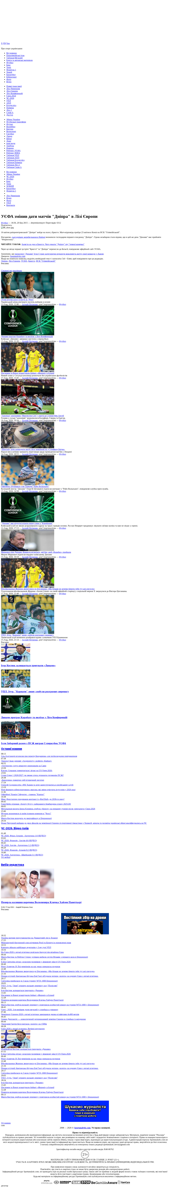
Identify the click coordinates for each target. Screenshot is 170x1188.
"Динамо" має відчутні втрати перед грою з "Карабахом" (27, 523)
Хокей (9, 72)
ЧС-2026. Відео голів (15, 828)
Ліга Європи (12, 91)
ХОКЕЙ (10, 186)
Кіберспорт (11, 77)
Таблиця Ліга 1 (13, 165)
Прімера (10, 108)
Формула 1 (11, 70)
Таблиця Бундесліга (15, 160)
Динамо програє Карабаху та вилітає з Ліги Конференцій (27, 336)
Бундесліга (11, 105)
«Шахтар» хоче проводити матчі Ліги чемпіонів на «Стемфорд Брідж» (33, 449)
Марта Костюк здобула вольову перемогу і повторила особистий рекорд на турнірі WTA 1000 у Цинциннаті (50, 1005)
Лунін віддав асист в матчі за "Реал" (17, 299)
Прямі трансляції (14, 86)
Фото (8, 79)
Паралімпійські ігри (15, 55)
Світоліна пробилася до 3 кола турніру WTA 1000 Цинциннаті (29, 981)
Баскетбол (11, 74)
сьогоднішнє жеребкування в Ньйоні (28, 237)
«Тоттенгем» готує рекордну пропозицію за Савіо (23, 766)
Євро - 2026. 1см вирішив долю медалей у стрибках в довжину (29, 1009)
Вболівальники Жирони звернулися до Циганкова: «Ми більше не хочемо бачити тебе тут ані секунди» (48, 589)
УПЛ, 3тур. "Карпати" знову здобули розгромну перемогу (27, 635)
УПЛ (8, 100)
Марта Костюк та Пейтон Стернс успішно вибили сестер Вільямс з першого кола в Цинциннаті (44, 957)
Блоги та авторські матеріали (19, 60)
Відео (8, 82)
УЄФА (24, 261)
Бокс (8, 65)
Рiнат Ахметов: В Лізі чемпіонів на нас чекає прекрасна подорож (30, 966)
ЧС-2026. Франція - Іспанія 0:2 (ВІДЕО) (19, 850)
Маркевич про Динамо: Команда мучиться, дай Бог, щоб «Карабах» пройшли (36, 552)
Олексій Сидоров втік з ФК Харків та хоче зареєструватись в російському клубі (37, 785)
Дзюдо (9, 136)
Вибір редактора (12, 864)
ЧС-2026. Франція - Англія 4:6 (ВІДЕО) (19, 840)
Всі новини (11, 53)
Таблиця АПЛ (12, 158)
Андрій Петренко (30, 304)
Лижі (8, 141)
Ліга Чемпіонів (13, 89)
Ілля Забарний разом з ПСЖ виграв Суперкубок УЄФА (33, 743)
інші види (10, 143)
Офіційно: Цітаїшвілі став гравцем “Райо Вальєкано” (25, 486)
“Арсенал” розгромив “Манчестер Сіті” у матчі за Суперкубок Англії (32, 416)
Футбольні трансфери (16, 122)
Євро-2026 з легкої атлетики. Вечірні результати (23, 1029)
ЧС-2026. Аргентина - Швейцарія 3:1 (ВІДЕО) (22, 855)
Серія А (9, 112)
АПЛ (8, 103)
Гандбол (10, 134)
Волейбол (10, 127)
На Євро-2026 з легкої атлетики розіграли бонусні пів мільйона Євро (32, 952)
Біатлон (9, 129)
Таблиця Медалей (14, 58)
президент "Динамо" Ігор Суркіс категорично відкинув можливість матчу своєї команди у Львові (59, 254)
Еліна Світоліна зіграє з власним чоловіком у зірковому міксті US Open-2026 (36, 962)
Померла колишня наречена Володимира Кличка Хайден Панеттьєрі (41, 902)
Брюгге (31, 261)
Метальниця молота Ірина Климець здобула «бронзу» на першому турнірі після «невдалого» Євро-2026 (48, 809)
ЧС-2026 (10, 98)
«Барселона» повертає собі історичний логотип (22, 780)
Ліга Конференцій (14, 93)
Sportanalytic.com (17, 256)
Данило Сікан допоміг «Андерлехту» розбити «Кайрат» (26, 761)
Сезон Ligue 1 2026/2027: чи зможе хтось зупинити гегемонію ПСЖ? (32, 775)
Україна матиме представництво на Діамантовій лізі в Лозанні (29, 938)
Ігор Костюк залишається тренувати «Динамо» (28, 665)
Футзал (9, 124)
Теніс (8, 67)
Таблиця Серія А (14, 167)
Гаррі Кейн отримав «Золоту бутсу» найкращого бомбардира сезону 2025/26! (36, 804)
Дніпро (4, 261)
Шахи (9, 138)
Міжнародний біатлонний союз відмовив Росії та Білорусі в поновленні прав (36, 943)
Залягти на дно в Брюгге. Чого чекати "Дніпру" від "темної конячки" (53, 244)
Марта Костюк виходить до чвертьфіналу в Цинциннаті (26, 818)
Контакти (10, 205)
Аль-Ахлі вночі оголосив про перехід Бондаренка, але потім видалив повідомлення (39, 756)
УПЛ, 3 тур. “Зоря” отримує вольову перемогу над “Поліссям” (29, 986)
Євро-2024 (11, 96)
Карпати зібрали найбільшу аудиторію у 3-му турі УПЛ (26, 947)
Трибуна (10, 146)
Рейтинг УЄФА (13, 150)
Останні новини (11, 749)
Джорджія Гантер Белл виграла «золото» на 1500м (24, 1024)
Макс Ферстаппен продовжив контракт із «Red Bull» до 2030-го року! (32, 799)
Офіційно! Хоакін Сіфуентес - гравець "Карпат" (23, 794)
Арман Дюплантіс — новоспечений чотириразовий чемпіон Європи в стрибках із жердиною (43, 1019)
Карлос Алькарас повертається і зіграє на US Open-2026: (26, 770)
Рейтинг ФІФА (13, 153)
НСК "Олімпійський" (46, 261)
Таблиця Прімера (14, 162)
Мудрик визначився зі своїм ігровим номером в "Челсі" (26, 813)
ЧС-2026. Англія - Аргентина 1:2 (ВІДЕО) (20, 845)
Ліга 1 (9, 110)
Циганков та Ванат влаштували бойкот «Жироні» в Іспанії (27, 373)
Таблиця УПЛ (12, 155)
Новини (10, 148)
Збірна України (13, 119)
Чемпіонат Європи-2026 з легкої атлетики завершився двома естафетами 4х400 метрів (40, 1014)
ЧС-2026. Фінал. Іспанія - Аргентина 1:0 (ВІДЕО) (23, 836)
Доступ (9, 115)
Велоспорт (11, 131)
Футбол (9, 62)
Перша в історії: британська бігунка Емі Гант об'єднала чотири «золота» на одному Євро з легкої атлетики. (49, 976)
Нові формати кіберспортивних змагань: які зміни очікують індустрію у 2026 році (38, 790)
